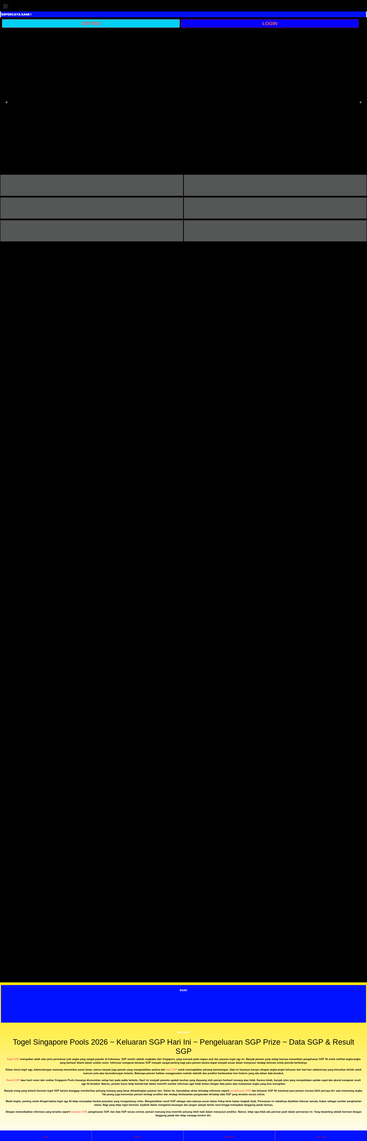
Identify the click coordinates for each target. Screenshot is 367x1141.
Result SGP (13, 1080)
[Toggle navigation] (5, 6)
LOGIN (269, 23)
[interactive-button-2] (275, 185)
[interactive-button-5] (91, 230)
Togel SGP (13, 1059)
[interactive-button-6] (275, 230)
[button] (6, 102)
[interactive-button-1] (91, 185)
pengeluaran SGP (240, 1090)
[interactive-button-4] (275, 208)
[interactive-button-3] (91, 208)
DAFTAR (91, 23)
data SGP (171, 1069)
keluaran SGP (79, 1111)
